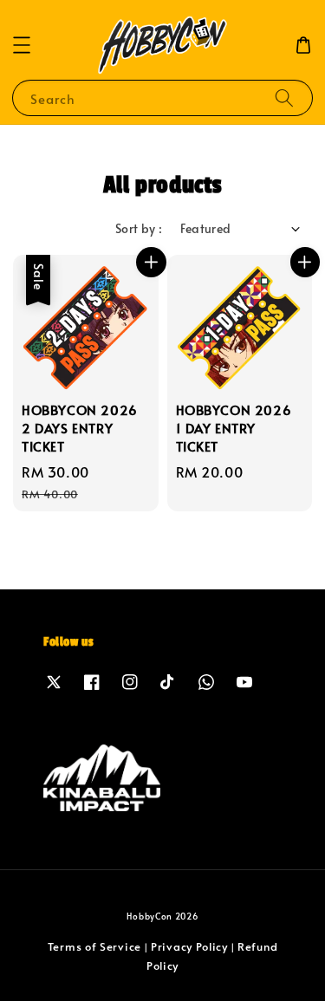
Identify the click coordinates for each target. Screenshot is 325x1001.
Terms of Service (94, 946)
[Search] (284, 97)
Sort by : (139, 228)
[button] (22, 45)
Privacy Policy (189, 946)
